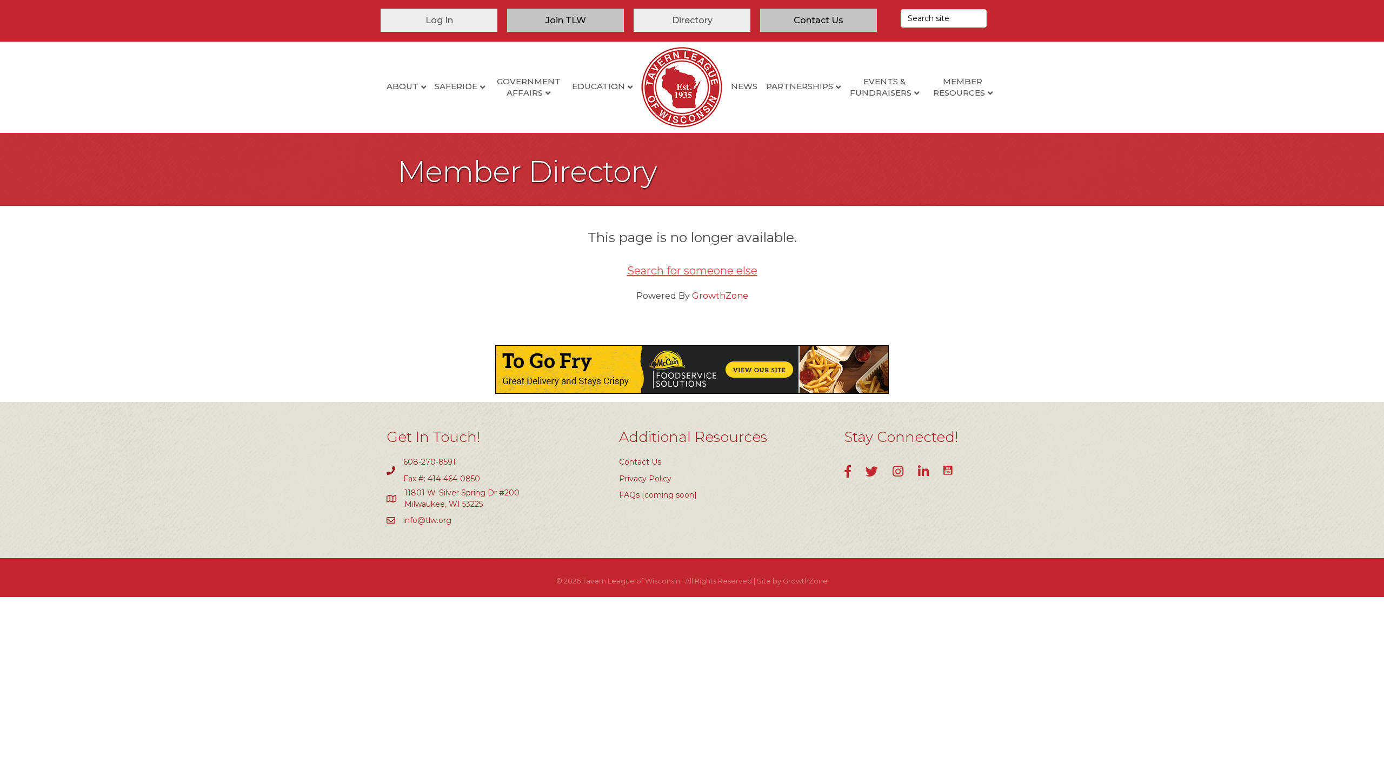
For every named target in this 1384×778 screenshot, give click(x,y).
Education (598, 86)
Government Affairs (529, 87)
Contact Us (640, 462)
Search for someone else (692, 270)
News (744, 86)
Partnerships (799, 86)
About (402, 86)
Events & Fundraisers (880, 87)
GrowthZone (720, 296)
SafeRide (456, 86)
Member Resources (959, 87)
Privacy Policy (645, 479)
